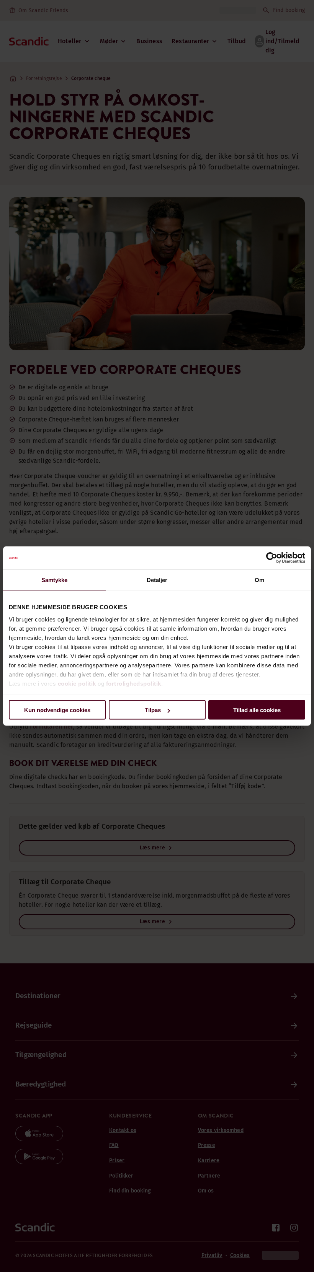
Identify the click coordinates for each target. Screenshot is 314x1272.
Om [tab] (259, 580)
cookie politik (77, 683)
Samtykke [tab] (54, 580)
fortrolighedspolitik (133, 683)
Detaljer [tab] (157, 580)
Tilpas (153, 710)
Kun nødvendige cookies (57, 710)
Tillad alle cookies (257, 710)
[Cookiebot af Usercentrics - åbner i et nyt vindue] (271, 558)
